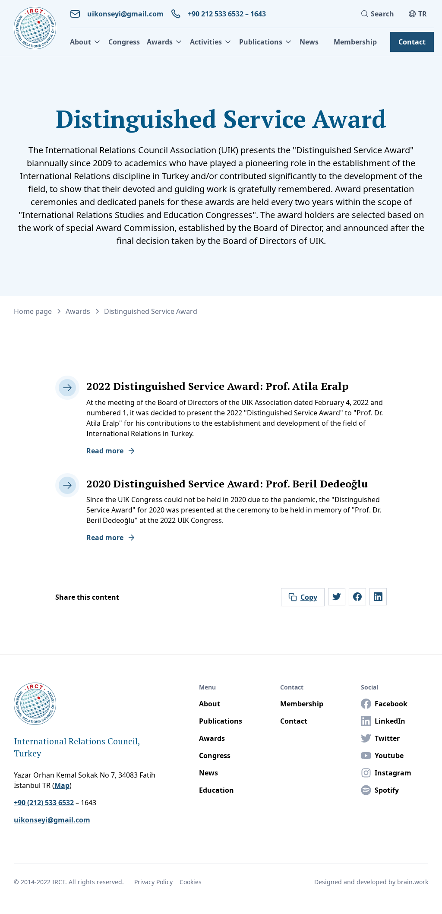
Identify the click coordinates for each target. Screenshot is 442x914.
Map (61, 785)
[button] (85, 42)
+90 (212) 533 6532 (44, 802)
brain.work (412, 882)
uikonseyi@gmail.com (52, 820)
